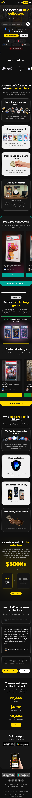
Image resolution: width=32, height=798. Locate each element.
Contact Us (24, 784)
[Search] (28, 24)
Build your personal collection (15, 283)
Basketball (22, 41)
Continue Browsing (15, 403)
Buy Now (3, 395)
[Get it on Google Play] (22, 744)
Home (6, 784)
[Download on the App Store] (9, 744)
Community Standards (16, 796)
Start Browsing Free (9, 671)
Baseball (8, 44)
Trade (18, 395)
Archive (22, 786)
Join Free (25, 2)
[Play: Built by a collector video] (16, 192)
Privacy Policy (9, 795)
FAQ (18, 784)
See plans (15, 593)
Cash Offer (11, 395)
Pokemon (26, 44)
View (13, 275)
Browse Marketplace (11, 35)
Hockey (17, 44)
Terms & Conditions (21, 795)
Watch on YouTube (16, 200)
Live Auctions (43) (17, 48)
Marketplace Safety (13, 786)
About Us (12, 784)
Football (12, 41)
